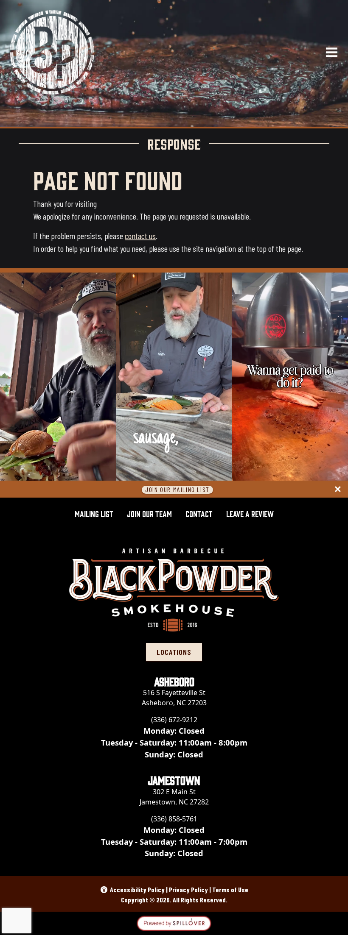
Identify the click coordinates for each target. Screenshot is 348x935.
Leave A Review (253, 513)
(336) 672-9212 (174, 719)
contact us (140, 236)
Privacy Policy (188, 889)
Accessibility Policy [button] (137, 889)
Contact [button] (199, 513)
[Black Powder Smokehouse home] (52, 52)
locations (174, 652)
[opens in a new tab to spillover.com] (174, 922)
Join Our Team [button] (149, 513)
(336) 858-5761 (174, 819)
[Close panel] (338, 489)
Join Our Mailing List (177, 490)
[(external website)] (174, 922)
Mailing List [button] (94, 513)
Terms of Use (230, 889)
